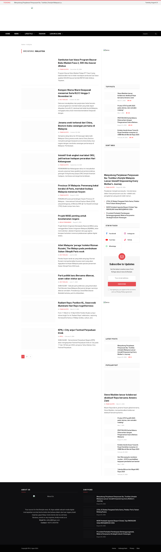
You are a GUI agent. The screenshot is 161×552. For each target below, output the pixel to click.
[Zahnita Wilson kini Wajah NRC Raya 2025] (110, 472)
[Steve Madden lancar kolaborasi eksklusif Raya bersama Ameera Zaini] (110, 96)
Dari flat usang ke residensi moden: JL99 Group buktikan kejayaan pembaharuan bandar (129, 459)
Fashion (42, 34)
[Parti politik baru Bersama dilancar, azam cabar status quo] (38, 284)
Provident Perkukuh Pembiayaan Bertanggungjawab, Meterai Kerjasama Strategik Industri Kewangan (120, 215)
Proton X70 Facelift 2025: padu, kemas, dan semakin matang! (127, 108)
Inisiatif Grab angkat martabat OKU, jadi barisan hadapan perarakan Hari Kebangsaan (76, 158)
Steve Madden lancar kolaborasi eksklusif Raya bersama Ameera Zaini (127, 96)
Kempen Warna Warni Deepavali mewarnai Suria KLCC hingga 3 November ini (74, 93)
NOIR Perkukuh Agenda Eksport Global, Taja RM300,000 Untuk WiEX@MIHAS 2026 (121, 208)
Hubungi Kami (122, 548)
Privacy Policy (121, 292)
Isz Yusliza (64, 99)
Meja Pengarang (65, 222)
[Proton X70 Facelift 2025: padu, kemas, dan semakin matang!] (110, 108)
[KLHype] (80, 18)
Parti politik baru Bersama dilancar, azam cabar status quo (76, 277)
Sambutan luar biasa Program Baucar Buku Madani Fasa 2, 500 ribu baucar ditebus (77, 62)
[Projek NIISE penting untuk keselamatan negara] (38, 224)
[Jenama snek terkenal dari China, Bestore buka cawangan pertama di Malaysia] (38, 131)
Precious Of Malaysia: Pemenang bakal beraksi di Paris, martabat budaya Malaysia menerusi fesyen (78, 188)
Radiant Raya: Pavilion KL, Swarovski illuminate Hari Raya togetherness (77, 304)
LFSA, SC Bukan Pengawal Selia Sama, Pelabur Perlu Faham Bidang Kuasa (122, 202)
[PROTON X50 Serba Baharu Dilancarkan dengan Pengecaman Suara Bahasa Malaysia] (110, 120)
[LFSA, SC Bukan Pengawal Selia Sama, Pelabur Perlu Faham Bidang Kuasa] (89, 512)
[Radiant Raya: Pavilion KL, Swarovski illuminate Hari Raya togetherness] (38, 311)
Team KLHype (64, 69)
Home (7, 34)
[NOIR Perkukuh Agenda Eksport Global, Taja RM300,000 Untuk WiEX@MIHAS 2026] (89, 523)
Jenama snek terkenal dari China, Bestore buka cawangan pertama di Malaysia (76, 125)
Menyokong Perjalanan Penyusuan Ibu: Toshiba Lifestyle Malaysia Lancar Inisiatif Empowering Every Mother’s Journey (39, 2)
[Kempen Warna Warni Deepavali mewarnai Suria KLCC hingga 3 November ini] (38, 98)
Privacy (132, 548)
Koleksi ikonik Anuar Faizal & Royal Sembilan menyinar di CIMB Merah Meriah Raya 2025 (128, 132)
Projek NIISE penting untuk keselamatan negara (72, 217)
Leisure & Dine (55, 34)
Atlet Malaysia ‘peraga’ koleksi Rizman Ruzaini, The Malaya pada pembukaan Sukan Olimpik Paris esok (78, 248)
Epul (61, 336)
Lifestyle (29, 34)
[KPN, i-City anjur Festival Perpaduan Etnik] (38, 338)
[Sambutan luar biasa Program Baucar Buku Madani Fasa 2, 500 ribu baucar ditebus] (38, 68)
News (16, 34)
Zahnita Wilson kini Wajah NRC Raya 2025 (128, 470)
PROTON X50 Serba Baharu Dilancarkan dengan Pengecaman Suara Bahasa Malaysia (127, 120)
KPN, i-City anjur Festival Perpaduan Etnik (77, 331)
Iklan (138, 548)
